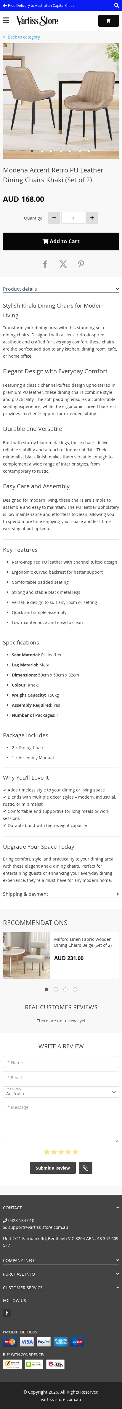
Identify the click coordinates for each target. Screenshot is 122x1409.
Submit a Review (53, 1168)
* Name (15, 1062)
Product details (20, 289)
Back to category (23, 37)
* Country (14, 1089)
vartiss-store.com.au (61, 1399)
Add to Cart (64, 241)
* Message (17, 1107)
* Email (14, 1077)
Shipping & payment (25, 894)
